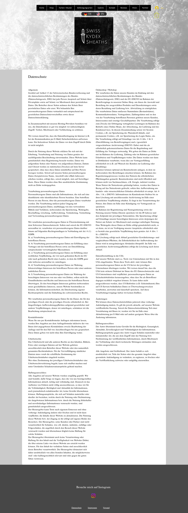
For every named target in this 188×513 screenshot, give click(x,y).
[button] (156, 15)
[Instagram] (93, 496)
